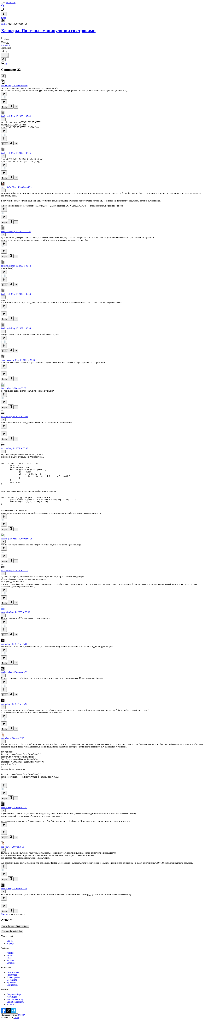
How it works (13, 972)
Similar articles (22, 926)
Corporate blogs (14, 994)
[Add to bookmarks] (11, 106)
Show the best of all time (12, 931)
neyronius (5, 612)
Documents (12, 980)
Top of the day (8, 926)
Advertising (12, 997)
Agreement (11, 982)
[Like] (4, 94)
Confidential (12, 985)
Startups (10, 1004)
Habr (16, 1017)
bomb (3, 388)
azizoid (4, 85)
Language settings (9, 1015)
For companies (13, 977)
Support (21, 1015)
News (9, 955)
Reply (4, 107)
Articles (10, 953)
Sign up (4, 914)
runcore (4, 416)
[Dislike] (4, 101)
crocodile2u (6, 187)
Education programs (15, 1002)
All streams (10, 2)
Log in (10, 941)
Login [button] (3, 17)
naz (2, 738)
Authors (10, 960)
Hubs (9, 958)
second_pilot (6, 539)
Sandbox (11, 963)
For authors (12, 975)
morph (4, 644)
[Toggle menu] (2, 3)
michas (4, 24)
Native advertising (15, 999)
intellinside (6, 116)
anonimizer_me (8, 360)
